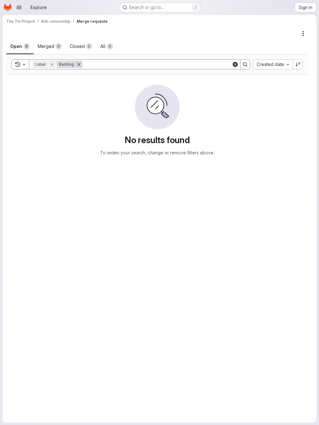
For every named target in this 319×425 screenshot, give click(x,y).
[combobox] (273, 64)
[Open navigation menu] (19, 7)
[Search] (245, 64)
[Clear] (235, 64)
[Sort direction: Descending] (298, 64)
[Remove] (79, 64)
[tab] (20, 46)
